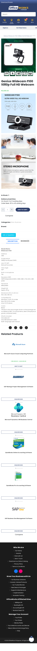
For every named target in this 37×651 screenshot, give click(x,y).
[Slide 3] (19, 73)
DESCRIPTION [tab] (12, 241)
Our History (18, 551)
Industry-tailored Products (18, 582)
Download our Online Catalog (18, 561)
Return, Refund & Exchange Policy (18, 628)
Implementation (18, 593)
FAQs (18, 631)
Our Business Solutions (18, 579)
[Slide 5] (31, 73)
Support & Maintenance (18, 590)
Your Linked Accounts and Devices (18, 625)
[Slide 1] (7, 73)
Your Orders (18, 620)
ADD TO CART (23, 210)
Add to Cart (18, 366)
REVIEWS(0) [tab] (25, 241)
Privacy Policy (18, 564)
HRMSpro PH (18, 602)
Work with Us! (18, 556)
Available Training (18, 595)
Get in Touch (19, 558)
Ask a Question (8, 235)
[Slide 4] (25, 73)
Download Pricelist (7, 2)
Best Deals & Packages (18, 587)
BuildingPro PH (18, 605)
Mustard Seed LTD (18, 610)
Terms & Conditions (18, 566)
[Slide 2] (13, 73)
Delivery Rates (18, 623)
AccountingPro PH (18, 608)
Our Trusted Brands (18, 585)
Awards (18, 553)
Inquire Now (18, 399)
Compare (9, 216)
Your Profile (18, 617)
